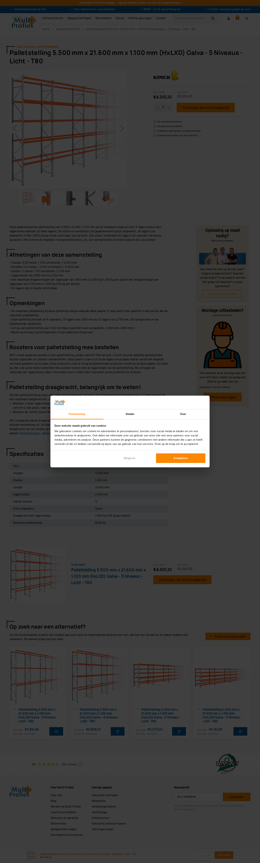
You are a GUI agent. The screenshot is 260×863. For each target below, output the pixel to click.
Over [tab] (183, 413)
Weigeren (129, 458)
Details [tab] (130, 413)
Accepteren (181, 458)
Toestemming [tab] (76, 413)
